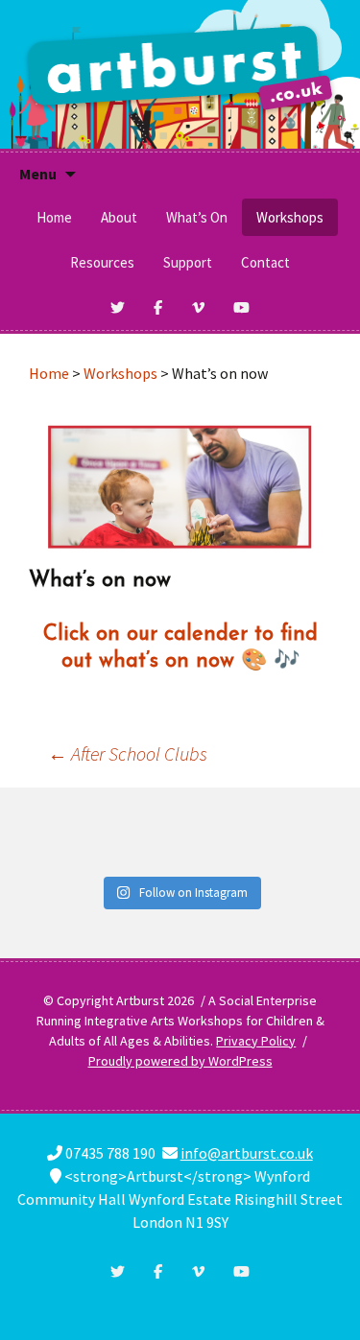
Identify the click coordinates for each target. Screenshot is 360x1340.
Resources (102, 262)
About (119, 217)
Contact (265, 262)
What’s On (197, 217)
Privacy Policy (256, 1040)
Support (187, 262)
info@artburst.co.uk (246, 1153)
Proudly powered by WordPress (180, 1061)
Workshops (290, 217)
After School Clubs (127, 753)
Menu (38, 173)
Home (54, 217)
